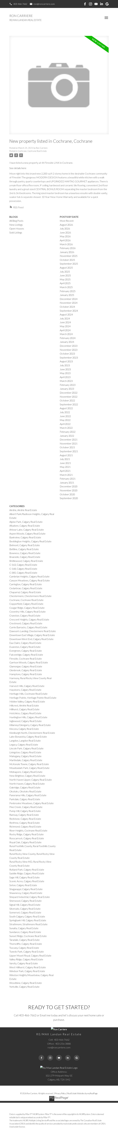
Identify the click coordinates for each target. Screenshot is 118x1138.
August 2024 (66, 314)
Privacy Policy (60, 1093)
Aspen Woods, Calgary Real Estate (27, 533)
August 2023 (66, 361)
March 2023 (66, 380)
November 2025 (68, 255)
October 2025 (67, 259)
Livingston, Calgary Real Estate (25, 752)
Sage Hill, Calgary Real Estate (24, 877)
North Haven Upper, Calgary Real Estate (30, 779)
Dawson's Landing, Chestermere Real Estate (32, 631)
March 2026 (66, 244)
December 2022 (68, 392)
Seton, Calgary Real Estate (23, 885)
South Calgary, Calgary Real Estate (27, 916)
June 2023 (65, 369)
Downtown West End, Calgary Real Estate (31, 639)
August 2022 (66, 408)
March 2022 (66, 427)
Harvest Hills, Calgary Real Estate (26, 685)
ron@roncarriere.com (44, 4)
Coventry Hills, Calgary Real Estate (27, 611)
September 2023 (69, 357)
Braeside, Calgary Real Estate (24, 556)
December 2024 (68, 298)
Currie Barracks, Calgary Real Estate (28, 627)
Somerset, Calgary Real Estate (25, 912)
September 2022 (69, 404)
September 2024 (69, 310)
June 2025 (65, 275)
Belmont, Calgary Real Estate (24, 545)
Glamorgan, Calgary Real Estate (25, 666)
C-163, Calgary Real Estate (23, 564)
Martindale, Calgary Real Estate (25, 760)
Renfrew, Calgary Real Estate (24, 822)
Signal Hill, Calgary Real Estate (24, 904)
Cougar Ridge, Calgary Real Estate (27, 607)
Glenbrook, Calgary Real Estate (25, 670)
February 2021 (67, 478)
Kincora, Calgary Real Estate (24, 728)
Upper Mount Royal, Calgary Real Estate (30, 955)
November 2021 (68, 443)
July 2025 (65, 271)
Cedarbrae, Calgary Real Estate (25, 588)
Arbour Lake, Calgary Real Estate (26, 529)
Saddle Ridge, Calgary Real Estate (26, 873)
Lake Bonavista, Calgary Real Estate (28, 736)
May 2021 (65, 466)
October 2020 (67, 494)
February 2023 (67, 384)
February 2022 (67, 431)
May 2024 (65, 326)
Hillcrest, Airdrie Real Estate (24, 705)
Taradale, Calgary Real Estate (24, 939)
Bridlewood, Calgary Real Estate (26, 560)
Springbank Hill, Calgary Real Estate (27, 920)
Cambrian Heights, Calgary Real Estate (29, 576)
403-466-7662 (20, 4)
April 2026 (65, 240)
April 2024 (65, 330)
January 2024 (67, 341)
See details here (17, 168)
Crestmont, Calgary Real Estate (25, 623)
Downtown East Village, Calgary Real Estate (32, 635)
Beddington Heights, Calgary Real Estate (30, 541)
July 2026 (65, 228)
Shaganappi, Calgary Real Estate (26, 889)
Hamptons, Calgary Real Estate (25, 674)
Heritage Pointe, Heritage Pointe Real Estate (32, 697)
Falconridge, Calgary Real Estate (26, 654)
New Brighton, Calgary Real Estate (27, 775)
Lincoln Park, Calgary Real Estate (26, 748)
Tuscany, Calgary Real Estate (24, 947)
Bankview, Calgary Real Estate (25, 537)
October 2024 (67, 306)
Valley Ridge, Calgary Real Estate (26, 959)
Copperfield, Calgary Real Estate (26, 603)
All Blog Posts (16, 220)
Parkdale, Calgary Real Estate (24, 799)
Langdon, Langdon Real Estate (25, 740)
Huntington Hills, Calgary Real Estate (28, 717)
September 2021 (69, 451)
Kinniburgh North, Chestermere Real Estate (32, 732)
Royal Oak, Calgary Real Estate (25, 842)
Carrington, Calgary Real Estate (25, 584)
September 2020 (69, 498)
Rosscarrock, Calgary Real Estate (26, 838)
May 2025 (65, 279)
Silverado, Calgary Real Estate (25, 908)
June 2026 (65, 232)
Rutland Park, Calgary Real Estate (26, 869)
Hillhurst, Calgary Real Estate (24, 709)
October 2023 (67, 353)
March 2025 (66, 287)
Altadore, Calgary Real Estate (24, 525)
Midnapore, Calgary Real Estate (25, 771)
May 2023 (65, 373)
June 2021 (65, 463)
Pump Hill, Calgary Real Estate (25, 810)
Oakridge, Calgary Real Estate (24, 787)
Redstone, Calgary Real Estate (25, 818)
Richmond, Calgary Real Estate (25, 826)
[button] (18, 4)
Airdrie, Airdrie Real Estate (23, 510)
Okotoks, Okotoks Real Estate (25, 791)
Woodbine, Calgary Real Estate (25, 982)
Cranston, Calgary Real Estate (24, 615)
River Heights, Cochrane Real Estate (28, 830)
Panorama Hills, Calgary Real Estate (27, 795)
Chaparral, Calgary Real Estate (25, 592)
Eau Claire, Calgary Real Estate (25, 642)
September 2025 (69, 263)
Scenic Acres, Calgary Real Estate (26, 881)
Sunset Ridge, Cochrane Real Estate (28, 935)
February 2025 (67, 291)
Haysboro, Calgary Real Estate (25, 689)
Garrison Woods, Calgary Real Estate (28, 662)
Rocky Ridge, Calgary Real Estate (26, 834)
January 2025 (67, 294)
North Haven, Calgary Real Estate (27, 783)
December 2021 (68, 439)
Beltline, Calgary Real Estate (24, 549)
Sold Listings (15, 232)
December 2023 (68, 345)
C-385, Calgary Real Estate (23, 572)
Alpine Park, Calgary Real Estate (26, 521)
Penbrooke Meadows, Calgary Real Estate (31, 803)
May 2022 (65, 419)
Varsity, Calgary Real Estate (23, 963)
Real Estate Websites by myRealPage (82, 1093)
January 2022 (67, 435)
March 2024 (66, 334)
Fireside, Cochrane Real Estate (25, 658)
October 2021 (67, 447)
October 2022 (67, 400)
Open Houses (16, 228)
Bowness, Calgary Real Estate (24, 553)
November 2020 (68, 490)
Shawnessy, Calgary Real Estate (25, 892)
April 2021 (65, 470)
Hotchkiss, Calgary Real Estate (25, 713)
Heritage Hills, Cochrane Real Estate (28, 693)
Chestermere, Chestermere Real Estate (30, 595)
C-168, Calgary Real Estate (23, 568)
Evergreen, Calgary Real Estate (25, 650)
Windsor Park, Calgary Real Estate (27, 971)
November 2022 (68, 396)
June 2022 (65, 416)
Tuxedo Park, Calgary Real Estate (26, 951)
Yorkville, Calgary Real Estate (24, 986)
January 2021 (67, 482)
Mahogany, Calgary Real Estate (25, 756)
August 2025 (66, 267)
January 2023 (67, 388)
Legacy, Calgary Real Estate (23, 744)
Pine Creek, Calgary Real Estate (25, 806)
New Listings (16, 224)
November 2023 (68, 349)
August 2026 (66, 224)
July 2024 (65, 318)
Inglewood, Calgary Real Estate (25, 721)
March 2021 (66, 474)
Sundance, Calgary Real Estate (25, 932)
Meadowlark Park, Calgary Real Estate (29, 767)
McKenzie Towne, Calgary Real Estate (29, 764)
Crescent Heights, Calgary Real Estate (29, 619)
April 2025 (65, 283)
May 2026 (65, 236)
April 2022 (65, 423)
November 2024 (68, 302)
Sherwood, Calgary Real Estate (25, 900)
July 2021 (65, 459)
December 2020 (68, 486)
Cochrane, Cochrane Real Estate (32, 151)
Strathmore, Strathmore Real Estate (28, 924)
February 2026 (67, 248)
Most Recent (67, 220)
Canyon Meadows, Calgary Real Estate (29, 580)
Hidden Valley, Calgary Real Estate (27, 701)
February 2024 (67, 337)
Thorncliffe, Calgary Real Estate (25, 943)
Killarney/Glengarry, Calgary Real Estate (30, 725)
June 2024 (65, 322)
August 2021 (66, 455)
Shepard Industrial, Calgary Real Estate (29, 896)
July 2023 (65, 365)
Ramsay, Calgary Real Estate (24, 814)
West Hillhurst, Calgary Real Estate (27, 967)
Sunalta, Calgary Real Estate (23, 928)
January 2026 (67, 252)
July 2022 (65, 412)
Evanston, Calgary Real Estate (25, 646)
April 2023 (65, 377)
